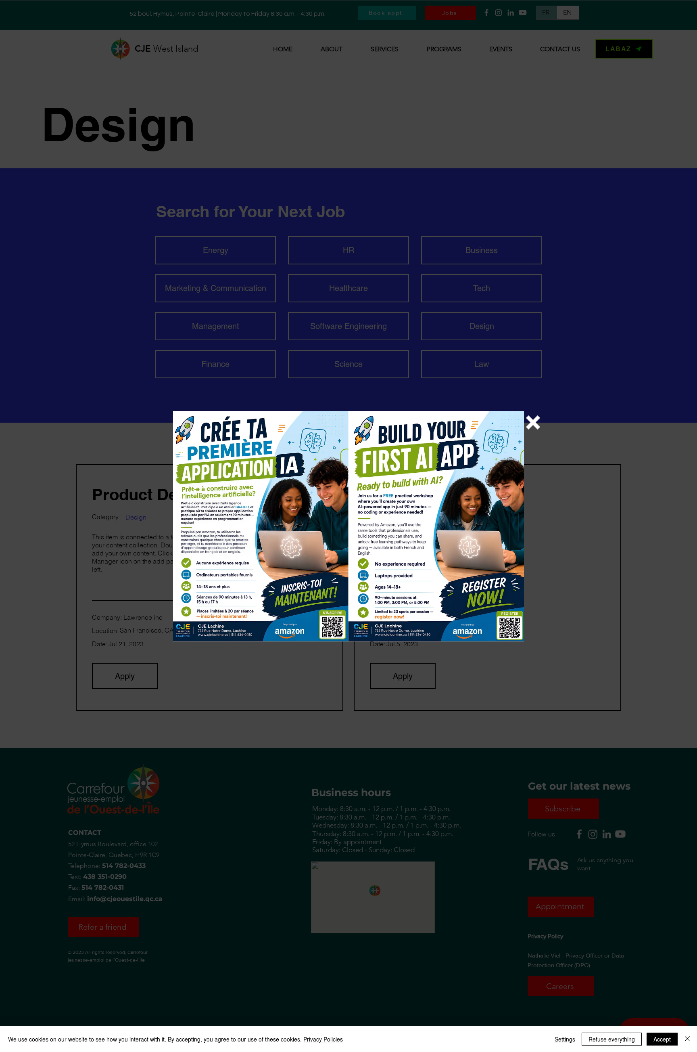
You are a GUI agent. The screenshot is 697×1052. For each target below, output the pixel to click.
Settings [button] (565, 1039)
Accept (662, 1039)
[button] (533, 422)
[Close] (687, 1039)
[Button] (348, 528)
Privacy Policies (323, 1039)
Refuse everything (611, 1039)
